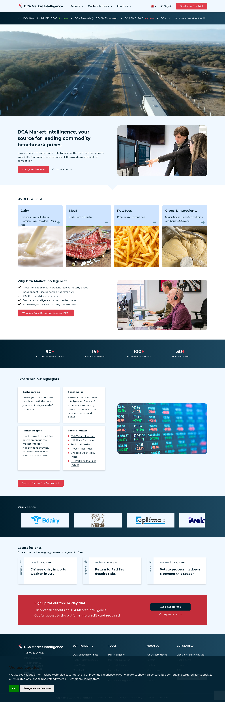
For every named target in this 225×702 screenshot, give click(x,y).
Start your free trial (191, 6)
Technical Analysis (81, 444)
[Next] (169, 18)
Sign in (168, 6)
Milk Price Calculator (83, 440)
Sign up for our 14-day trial (190, 654)
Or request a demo (170, 614)
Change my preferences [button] (37, 688)
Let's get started (170, 606)
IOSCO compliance (157, 654)
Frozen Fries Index (81, 448)
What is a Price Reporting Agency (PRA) (45, 313)
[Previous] (19, 18)
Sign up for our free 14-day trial (40, 483)
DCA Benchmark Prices (85, 654)
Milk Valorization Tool (83, 436)
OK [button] (14, 688)
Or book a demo (62, 169)
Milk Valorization (116, 654)
